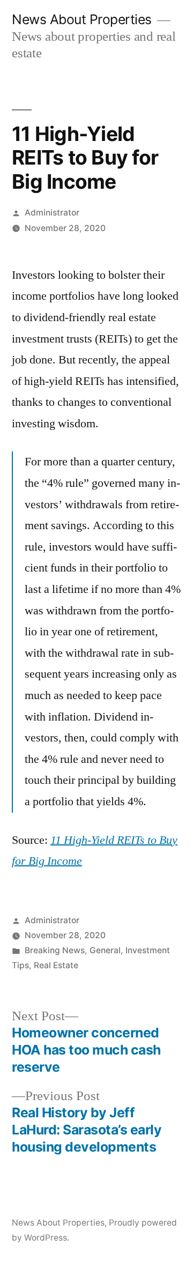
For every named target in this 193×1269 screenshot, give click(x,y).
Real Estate (56, 965)
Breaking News (55, 950)
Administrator (52, 212)
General (105, 950)
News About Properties (82, 19)
